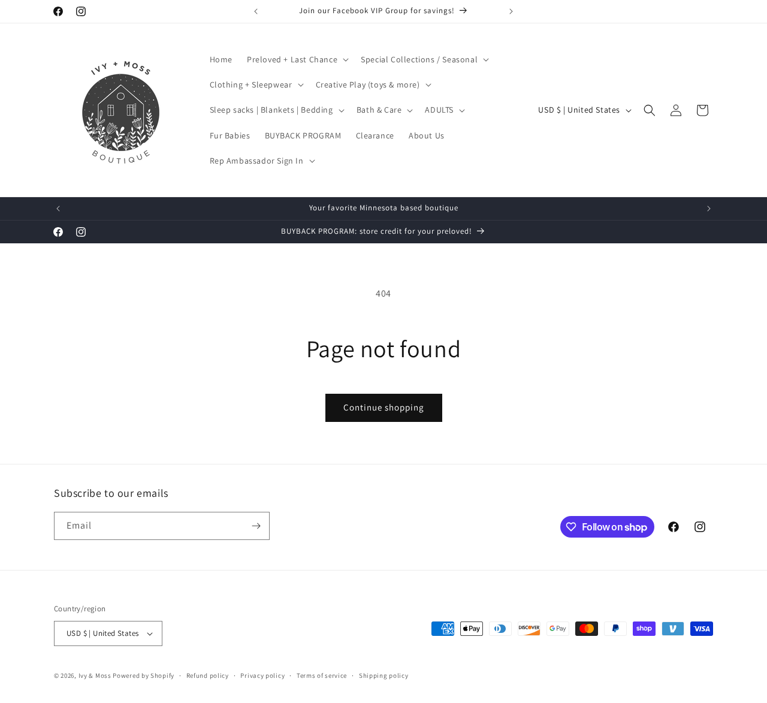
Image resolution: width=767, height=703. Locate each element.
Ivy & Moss (94, 675)
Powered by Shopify (143, 675)
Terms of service (322, 675)
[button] (297, 59)
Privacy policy (262, 675)
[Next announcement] (511, 11)
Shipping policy (384, 675)
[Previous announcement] (256, 11)
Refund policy (207, 675)
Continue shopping (383, 407)
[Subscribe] (256, 526)
